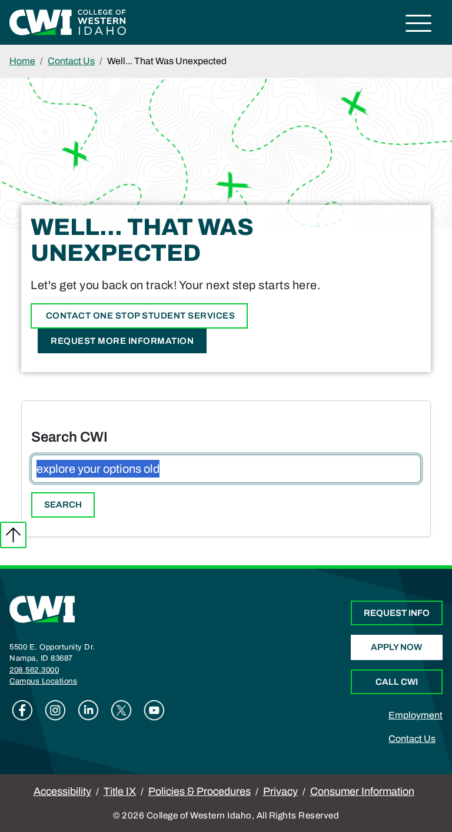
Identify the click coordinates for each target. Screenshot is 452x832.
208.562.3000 (34, 670)
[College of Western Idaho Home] (67, 21)
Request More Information (122, 341)
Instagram (55, 710)
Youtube (154, 710)
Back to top (13, 535)
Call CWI (396, 682)
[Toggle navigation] (419, 25)
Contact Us (71, 61)
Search (63, 504)
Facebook (22, 710)
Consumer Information (362, 791)
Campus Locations (43, 681)
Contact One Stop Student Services (139, 315)
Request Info (397, 613)
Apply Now (396, 647)
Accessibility (62, 791)
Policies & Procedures (199, 791)
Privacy (280, 791)
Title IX (120, 791)
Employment (415, 715)
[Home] (42, 609)
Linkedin (88, 710)
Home (22, 61)
